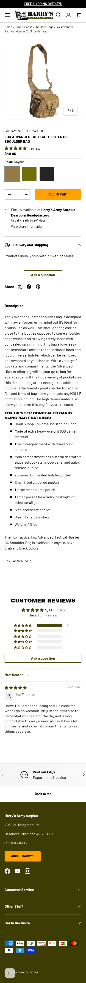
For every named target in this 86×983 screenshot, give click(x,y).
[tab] (14, 305)
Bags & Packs (23, 27)
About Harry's (22, 856)
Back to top (43, 794)
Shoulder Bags (44, 27)
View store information (27, 226)
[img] (16, 687)
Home (8, 27)
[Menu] (7, 15)
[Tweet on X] (19, 286)
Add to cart (58, 194)
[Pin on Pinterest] (38, 286)
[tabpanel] (43, 420)
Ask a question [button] (43, 274)
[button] (79, 15)
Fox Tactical (13, 131)
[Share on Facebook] (28, 286)
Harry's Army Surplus (26, 971)
